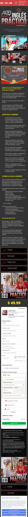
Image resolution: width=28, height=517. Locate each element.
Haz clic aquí (22, 316)
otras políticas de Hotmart (17, 447)
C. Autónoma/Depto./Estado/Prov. (20, 357)
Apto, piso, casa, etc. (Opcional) (8, 343)
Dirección (4, 338)
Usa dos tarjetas (10, 379)
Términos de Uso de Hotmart (19, 445)
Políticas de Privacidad (7, 447)
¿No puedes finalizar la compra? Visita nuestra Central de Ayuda (13, 433)
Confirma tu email (6, 328)
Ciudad (3, 355)
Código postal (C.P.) (6, 350)
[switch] (5, 379)
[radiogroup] (14, 392)
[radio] (3, 375)
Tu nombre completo (6, 333)
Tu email (4, 323)
